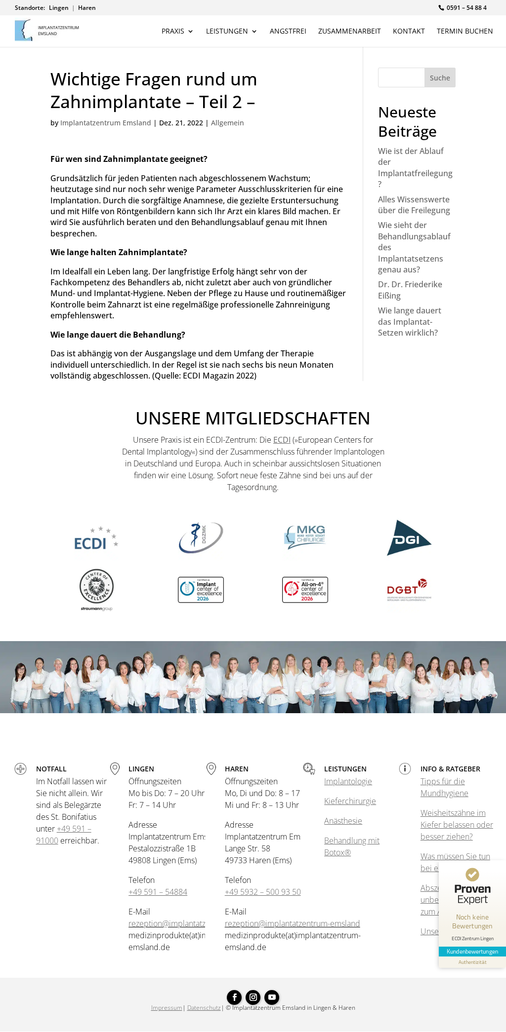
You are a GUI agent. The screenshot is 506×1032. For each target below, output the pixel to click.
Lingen (59, 8)
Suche (440, 77)
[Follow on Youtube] (271, 997)
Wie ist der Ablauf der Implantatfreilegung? (415, 168)
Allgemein (227, 122)
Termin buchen (465, 32)
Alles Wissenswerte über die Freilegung (414, 205)
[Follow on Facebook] (234, 997)
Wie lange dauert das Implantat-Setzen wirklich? (409, 321)
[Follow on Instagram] (253, 997)
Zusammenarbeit (349, 32)
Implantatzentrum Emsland (105, 122)
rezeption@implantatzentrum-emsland (196, 923)
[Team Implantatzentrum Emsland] (253, 710)
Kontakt (409, 32)
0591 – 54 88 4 (467, 7)
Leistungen (227, 32)
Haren (87, 8)
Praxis (173, 32)
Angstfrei (288, 32)
